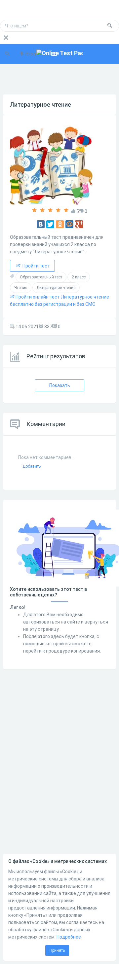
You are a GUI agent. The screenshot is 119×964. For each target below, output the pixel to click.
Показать (59, 385)
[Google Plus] (79, 224)
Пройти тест (35, 265)
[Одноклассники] (60, 224)
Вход (30, 53)
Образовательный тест (41, 277)
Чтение (20, 287)
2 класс (79, 277)
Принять (57, 950)
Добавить (31, 466)
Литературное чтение (40, 104)
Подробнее (69, 937)
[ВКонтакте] (41, 224)
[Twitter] (50, 224)
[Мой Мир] (69, 224)
